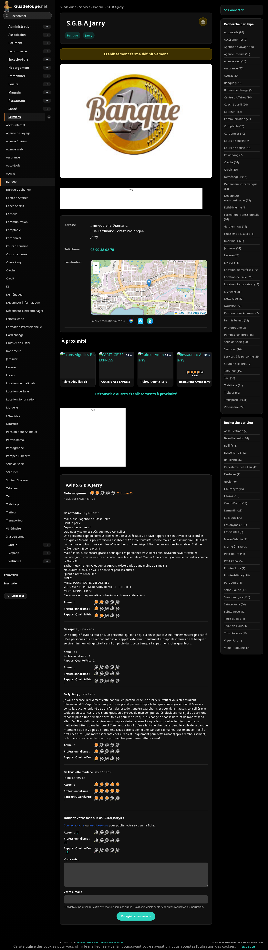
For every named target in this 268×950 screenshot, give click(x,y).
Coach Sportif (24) (236, 104)
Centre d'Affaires (17, 198)
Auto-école (13, 165)
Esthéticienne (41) (235, 207)
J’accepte (248, 946)
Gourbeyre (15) (234, 489)
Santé (12, 109)
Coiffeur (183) (233, 112)
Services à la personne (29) (241, 356)
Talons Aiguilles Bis (75, 381)
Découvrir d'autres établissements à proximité (136, 393)
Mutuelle (12, 407)
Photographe (15, 448)
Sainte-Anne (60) (235, 604)
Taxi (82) (229, 378)
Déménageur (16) (235, 177)
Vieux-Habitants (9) (236, 648)
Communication (17, 222)
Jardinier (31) (232, 248)
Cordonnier (13, 238)
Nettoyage (13, 415)
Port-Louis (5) (233, 582)
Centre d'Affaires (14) (238, 97)
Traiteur (11, 512)
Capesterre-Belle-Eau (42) (240, 467)
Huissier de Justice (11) (239, 234)
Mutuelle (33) (232, 291)
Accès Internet (15, 125)
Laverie (11, 367)
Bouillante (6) (233, 460)
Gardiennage (15, 335)
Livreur (10, 375)
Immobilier (16, 76)
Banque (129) (232, 83)
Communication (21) (237, 119)
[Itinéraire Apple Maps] (150, 321)
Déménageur (15, 294)
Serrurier (12, 472)
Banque (11, 181)
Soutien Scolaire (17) (237, 364)
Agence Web (14, 149)
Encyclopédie (18, 59)
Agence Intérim (16, 141)
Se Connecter (234, 10)
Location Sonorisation (21, 399)
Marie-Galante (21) (236, 539)
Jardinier (11, 359)
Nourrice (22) (232, 306)
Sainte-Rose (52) (234, 611)
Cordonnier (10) (234, 133)
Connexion (11, 575)
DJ (7, 286)
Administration (19, 26)
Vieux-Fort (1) (233, 640)
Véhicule (14, 561)
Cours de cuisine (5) (237, 141)
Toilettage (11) (233, 385)
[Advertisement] (131, 200)
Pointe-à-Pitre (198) (237, 575)
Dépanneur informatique (23, 302)
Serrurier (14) (233, 349)
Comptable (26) (234, 126)
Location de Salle (17, 391)
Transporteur (15, 520)
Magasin (14, 92)
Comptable (13, 230)
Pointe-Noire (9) (234, 568)
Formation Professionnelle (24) (241, 217)
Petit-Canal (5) (233, 561)
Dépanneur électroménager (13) (237, 198)
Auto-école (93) (234, 32)
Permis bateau (16, 440)
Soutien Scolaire (17, 480)
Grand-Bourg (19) (235, 503)
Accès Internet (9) (235, 39)
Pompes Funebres (18, 456)
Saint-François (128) (237, 597)
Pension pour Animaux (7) (241, 313)
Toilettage (12, 504)
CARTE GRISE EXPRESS (115, 381)
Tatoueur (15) (233, 371)
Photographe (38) (235, 327)
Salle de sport (15, 464)
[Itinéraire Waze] (140, 321)
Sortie (12, 545)
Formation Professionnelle (24, 327)
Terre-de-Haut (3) (235, 626)
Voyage (13, 553)
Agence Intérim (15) (237, 54)
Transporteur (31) (235, 400)
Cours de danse (16, 254)
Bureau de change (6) (238, 90)
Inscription (11, 583)
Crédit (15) (231, 169)
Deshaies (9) (232, 474)
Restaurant (16, 101)
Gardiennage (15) (235, 226)
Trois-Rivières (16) (235, 633)
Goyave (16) (231, 496)
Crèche (10, 270)
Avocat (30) (231, 75)
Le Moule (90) (233, 518)
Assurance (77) (233, 68)
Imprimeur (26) (234, 241)
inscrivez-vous (98, 825)
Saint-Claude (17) (235, 590)
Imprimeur (13, 351)
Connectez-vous (74, 825)
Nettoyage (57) (233, 298)
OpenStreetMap (197, 312)
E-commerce (17, 51)
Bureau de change (18, 189)
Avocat (10, 173)
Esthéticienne (15, 319)
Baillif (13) (230, 445)
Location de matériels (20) (241, 270)
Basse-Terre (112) (235, 452)
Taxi (8, 496)
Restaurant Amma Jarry (195, 382)
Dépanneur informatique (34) (240, 186)
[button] (149, 283)
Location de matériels (20, 383)
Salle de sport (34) (236, 342)
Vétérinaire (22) (234, 407)
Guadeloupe (68, 7)
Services (14, 117)
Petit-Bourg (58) (234, 554)
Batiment (15, 43)
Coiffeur (11, 214)
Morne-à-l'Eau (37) (236, 546)
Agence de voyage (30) (239, 47)
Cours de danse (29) (237, 148)
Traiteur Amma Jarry (153, 381)
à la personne (15, 536)
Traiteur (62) (232, 392)
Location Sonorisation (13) (241, 284)
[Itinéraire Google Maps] (131, 321)
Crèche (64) (231, 162)
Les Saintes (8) (233, 532)
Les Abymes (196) (235, 525)
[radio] (96, 832)
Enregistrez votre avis (136, 916)
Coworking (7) (233, 155)
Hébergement (18, 68)
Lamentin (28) (233, 510)
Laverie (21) (231, 255)
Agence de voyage (18, 133)
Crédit (10, 278)
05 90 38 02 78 (102, 249)
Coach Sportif (15, 206)
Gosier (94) (231, 481)
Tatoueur (12, 488)
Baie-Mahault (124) (236, 438)
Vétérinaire (13, 528)
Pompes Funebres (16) (238, 335)
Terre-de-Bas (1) (234, 619)
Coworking (13, 262)
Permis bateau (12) (236, 320)
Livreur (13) (231, 262)
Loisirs (13, 84)
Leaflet (181, 312)
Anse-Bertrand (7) (235, 431)
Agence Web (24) (235, 61)
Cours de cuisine (17, 246)
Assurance (13, 157)
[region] (148, 287)
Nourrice (12, 424)
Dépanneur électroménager (24, 311)
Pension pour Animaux (21, 432)
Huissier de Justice (18, 343)
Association (17, 35)
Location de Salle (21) (238, 277)
